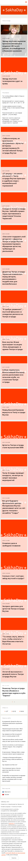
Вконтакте (8, 792)
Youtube (7, 794)
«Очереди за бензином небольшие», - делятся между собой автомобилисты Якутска (12, 759)
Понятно (14, 858)
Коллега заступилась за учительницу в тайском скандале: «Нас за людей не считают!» (12, 746)
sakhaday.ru (12, 823)
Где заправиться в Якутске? (9, 764)
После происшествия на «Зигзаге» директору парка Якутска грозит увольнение (11, 770)
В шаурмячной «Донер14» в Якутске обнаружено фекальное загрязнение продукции (12, 723)
